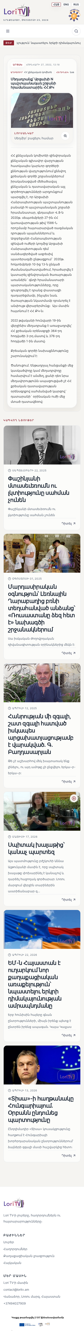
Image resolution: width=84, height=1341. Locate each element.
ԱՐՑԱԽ (17, 64)
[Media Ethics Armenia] (74, 15)
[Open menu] (7, 31)
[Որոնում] (76, 31)
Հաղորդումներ (15, 1249)
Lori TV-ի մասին (15, 1282)
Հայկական (12, 1263)
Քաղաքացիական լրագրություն (28, 1256)
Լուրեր (8, 1242)
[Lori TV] (16, 10)
